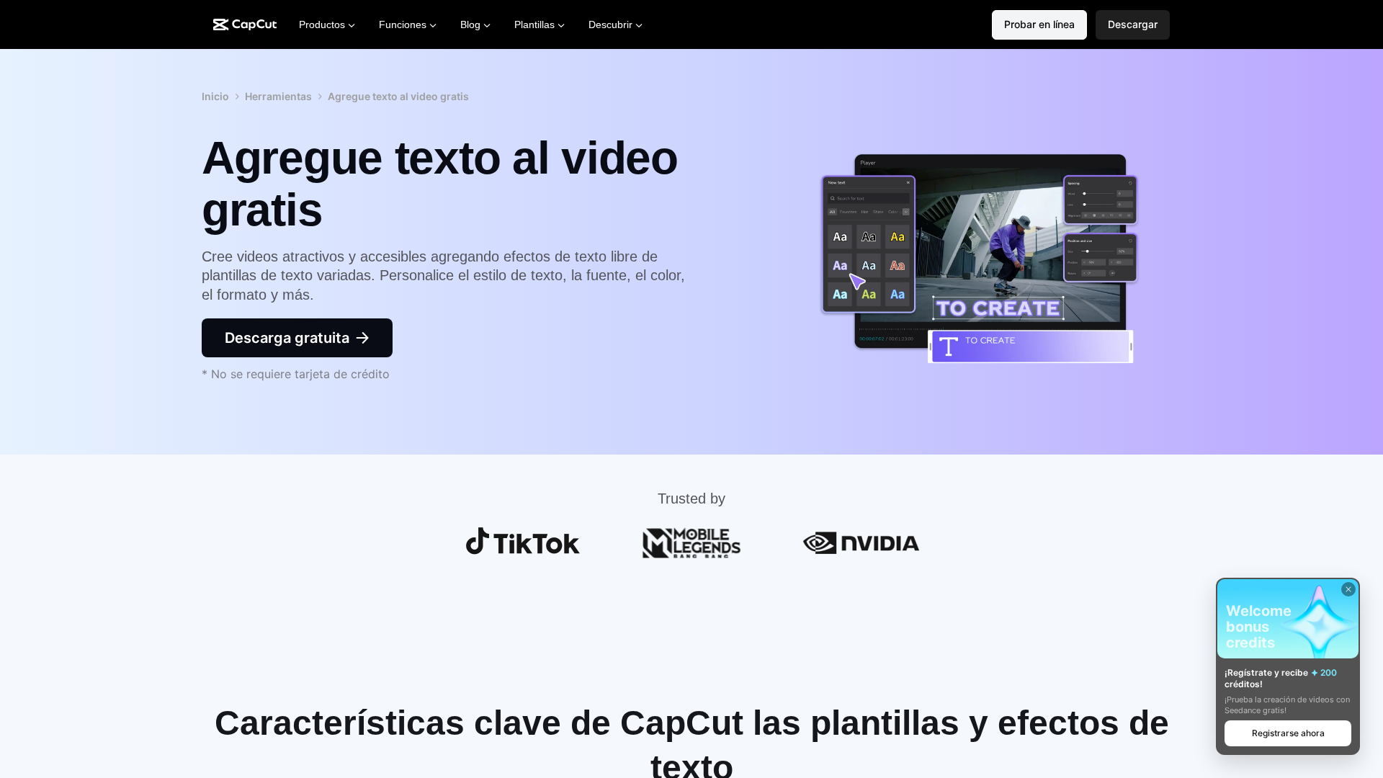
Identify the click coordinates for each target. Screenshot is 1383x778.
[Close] (1348, 589)
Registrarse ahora (1288, 733)
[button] (1133, 25)
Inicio (215, 96)
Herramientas (278, 96)
